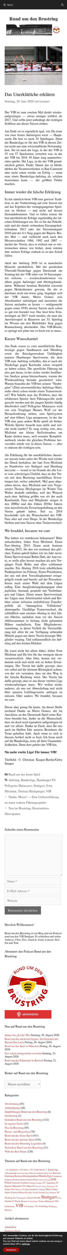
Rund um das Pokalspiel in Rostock (24, 1060)
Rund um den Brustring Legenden (23, 1143)
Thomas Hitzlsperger (31, 791)
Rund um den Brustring (33, 18)
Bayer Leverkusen (36, 1173)
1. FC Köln (23, 1169)
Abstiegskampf (11, 1173)
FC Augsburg (49, 1182)
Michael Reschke (25, 1192)
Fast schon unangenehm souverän (23, 1053)
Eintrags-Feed (12, 1231)
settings (26, 1244)
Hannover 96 (20, 1189)
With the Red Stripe (15, 1151)
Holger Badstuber (31, 1189)
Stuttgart (39, 785)
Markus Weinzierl (11, 1192)
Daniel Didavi (33, 1179)
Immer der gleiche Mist (17, 1035)
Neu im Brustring (14, 1127)
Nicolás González (39, 1192)
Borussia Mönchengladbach (26, 1176)
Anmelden (10, 1227)
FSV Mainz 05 (28, 1186)
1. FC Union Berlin (37, 1169)
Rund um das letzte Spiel (24, 774)
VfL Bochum (29, 1206)
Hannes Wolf (10, 1189)
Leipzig (41, 1189)
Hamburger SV (46, 780)
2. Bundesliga (52, 1169)
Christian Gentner (19, 1179)
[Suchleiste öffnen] (62, 4)
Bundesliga (28, 780)
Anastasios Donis (23, 1173)
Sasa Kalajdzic (51, 1192)
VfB (48, 791)
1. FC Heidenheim (11, 1170)
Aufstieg (14, 780)
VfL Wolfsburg (41, 1206)
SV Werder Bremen (19, 1201)
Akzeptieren (11, 1250)
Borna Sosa (48, 1173)
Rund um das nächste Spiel (19, 1139)
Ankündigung (12, 1108)
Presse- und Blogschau (17, 1131)
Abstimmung (12, 1103)
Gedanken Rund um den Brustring (23, 1119)
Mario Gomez (51, 1189)
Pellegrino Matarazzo (18, 785)
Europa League (35, 1182)
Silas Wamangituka (20, 1198)
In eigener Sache (14, 1123)
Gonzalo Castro (40, 1186)
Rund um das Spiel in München (22, 1046)
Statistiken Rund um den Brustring (24, 1147)
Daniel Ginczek (44, 1180)
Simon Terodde (34, 1197)
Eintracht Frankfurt (20, 1182)
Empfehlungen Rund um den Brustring (26, 1111)
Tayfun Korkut (33, 1201)
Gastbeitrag (11, 1115)
